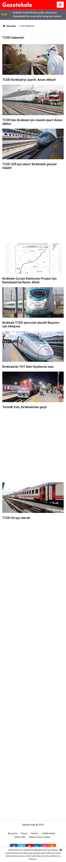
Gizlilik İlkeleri (48, 833)
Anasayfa (11, 26)
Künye (24, 833)
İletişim (34, 833)
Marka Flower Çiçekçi (39, 837)
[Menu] (60, 5)
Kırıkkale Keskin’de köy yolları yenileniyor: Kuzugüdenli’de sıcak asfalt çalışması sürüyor (37, 14)
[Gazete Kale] (17, 4)
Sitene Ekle (19, 837)
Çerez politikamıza (52, 856)
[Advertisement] (33, 205)
